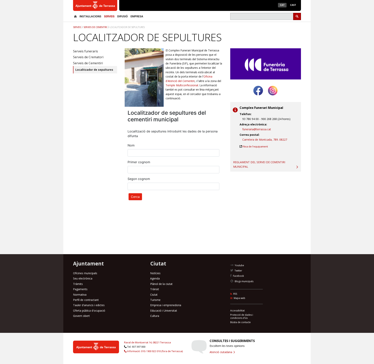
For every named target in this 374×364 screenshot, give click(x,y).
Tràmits (78, 284)
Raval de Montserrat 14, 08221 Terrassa (147, 342)
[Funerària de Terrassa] (75, 16)
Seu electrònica (82, 278)
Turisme (155, 300)
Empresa (137, 16)
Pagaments (80, 289)
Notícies (155, 273)
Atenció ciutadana (221, 352)
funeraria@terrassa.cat (256, 129)
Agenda (155, 278)
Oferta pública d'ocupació (89, 310)
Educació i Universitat (163, 310)
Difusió (122, 16)
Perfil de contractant (86, 300)
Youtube (239, 265)
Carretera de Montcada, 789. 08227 (264, 139)
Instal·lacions (90, 16)
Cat (282, 5)
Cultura (154, 316)
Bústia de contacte (240, 322)
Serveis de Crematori (88, 57)
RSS (235, 293)
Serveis (109, 16)
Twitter (238, 270)
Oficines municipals (85, 273)
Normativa (79, 294)
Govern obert (81, 316)
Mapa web (239, 298)
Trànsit (154, 289)
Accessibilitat (237, 310)
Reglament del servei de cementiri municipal (259, 164)
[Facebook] (258, 97)
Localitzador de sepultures (127, 27)
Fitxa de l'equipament (255, 146)
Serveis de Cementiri (95, 27)
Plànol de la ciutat (161, 284)
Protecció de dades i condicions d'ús (241, 316)
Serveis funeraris (85, 51)
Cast (293, 5)
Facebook (238, 276)
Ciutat (154, 294)
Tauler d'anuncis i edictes (89, 305)
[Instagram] (273, 97)
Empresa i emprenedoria (165, 305)
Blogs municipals (243, 281)
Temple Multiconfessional (182, 85)
